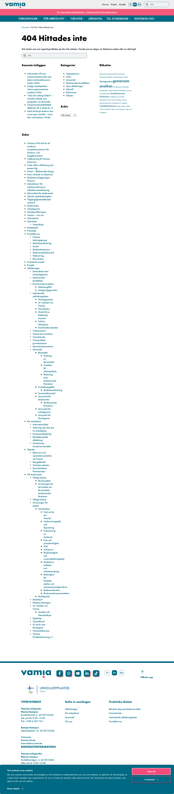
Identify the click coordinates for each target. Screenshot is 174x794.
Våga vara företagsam (118, 109)
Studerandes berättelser (77, 83)
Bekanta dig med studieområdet (124, 709)
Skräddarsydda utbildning (40, 438)
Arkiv (68, 76)
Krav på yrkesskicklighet (51, 542)
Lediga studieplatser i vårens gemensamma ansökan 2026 (37, 89)
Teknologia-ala (116, 103)
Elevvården (38, 258)
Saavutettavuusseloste (31, 743)
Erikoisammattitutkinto (106, 77)
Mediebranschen (118, 93)
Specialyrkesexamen (43, 346)
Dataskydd (32, 227)
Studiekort (38, 599)
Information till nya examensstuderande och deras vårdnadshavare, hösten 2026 (39, 78)
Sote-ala (124, 100)
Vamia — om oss (35, 215)
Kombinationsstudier (48, 327)
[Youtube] (78, 673)
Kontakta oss (33, 233)
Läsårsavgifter (45, 286)
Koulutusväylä (112, 90)
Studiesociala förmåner (50, 404)
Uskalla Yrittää (125, 106)
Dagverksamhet (112, 74)
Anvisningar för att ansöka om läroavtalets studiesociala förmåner (45, 490)
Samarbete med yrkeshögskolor (40, 273)
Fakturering (38, 255)
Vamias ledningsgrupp (40, 238)
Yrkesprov (48, 549)
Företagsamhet (106, 81)
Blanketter (43, 352)
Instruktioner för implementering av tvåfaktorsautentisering (38, 187)
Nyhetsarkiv (33, 218)
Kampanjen (125, 87)
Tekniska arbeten (41, 465)
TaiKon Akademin (43, 323)
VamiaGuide (39, 336)
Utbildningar (33, 268)
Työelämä (124, 103)
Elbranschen (121, 74)
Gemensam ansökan (43, 333)
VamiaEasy (38, 224)
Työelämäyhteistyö (108, 105)
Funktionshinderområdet (120, 77)
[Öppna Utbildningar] (38, 19)
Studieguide (44, 596)
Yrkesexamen (39, 330)
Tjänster (31, 449)
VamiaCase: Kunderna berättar (42, 445)
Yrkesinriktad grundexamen (40, 341)
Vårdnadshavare (41, 630)
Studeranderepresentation (56, 593)
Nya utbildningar (74, 86)
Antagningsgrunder (47, 290)
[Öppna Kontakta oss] (155, 19)
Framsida (31, 230)
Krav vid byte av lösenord (40, 174)
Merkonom (104, 96)
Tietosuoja (26, 737)
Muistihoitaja (113, 97)
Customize (150, 779)
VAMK (101, 109)
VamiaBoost (38, 621)
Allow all (151, 771)
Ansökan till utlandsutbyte (44, 613)
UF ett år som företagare (39, 626)
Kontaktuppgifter (46, 387)
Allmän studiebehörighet (39, 196)
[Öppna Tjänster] (83, 19)
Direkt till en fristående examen (44, 315)
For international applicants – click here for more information (87, 12)
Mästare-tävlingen (42, 602)
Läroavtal (70, 79)
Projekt (30, 265)
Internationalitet (40, 424)
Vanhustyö (107, 109)
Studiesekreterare (41, 249)
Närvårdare (121, 97)
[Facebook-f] (59, 673)
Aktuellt (69, 89)
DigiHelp (37, 618)
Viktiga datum (39, 499)
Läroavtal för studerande (44, 398)
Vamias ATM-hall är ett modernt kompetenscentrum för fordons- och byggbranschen (38, 149)
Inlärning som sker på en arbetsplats (43, 429)
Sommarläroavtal (46, 393)
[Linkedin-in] (87, 673)
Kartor (36, 246)
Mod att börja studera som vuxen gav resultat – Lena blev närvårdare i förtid (40, 114)
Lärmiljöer (32, 221)
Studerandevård (52, 590)
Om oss (68, 721)
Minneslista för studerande (40, 193)
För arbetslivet (34, 421)
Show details (13, 788)
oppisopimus (103, 100)
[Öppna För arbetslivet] (65, 19)
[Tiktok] (96, 673)
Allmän (69, 95)
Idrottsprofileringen (36, 211)
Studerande (33, 205)
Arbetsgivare (33, 208)
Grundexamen (117, 87)
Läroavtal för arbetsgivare (44, 410)
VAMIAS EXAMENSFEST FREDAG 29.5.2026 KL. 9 (40, 106)
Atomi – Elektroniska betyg (40, 171)
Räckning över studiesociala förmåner (50, 379)
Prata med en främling (114, 100)
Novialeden (44, 308)
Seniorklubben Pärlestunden (40, 470)
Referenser (71, 92)
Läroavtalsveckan (105, 94)
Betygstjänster (39, 462)
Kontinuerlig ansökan (43, 283)
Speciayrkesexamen (105, 103)
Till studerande (34, 474)
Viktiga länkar (39, 477)
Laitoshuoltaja (121, 90)
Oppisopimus (72, 73)
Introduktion (44, 508)
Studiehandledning (42, 243)
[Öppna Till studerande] (129, 19)
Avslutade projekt (35, 261)
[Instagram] (69, 673)
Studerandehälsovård (43, 252)
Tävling (118, 106)
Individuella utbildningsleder (41, 295)
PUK (46, 546)
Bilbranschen (103, 74)
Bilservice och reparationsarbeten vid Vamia (42, 455)
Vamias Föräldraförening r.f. (43, 635)
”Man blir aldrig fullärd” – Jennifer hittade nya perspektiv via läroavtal (40, 98)
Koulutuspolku (104, 90)
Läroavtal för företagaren (44, 417)
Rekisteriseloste (28, 740)
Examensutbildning (42, 433)
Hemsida (25, 27)
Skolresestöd (44, 480)
